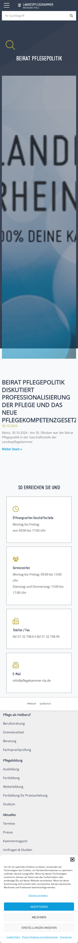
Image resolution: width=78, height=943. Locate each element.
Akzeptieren (39, 907)
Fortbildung (11, 778)
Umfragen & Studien (17, 850)
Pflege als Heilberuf (16, 715)
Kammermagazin (15, 841)
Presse (8, 832)
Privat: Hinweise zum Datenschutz (40, 937)
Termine (9, 823)
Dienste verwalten (38, 895)
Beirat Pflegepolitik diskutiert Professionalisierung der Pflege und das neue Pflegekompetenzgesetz (39, 401)
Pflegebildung (13, 760)
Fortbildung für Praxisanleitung (25, 795)
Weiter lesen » (12, 449)
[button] (72, 859)
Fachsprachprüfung (17, 750)
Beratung (9, 741)
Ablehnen (39, 917)
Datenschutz (45, 704)
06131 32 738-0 (23, 636)
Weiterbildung (13, 787)
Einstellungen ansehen (39, 927)
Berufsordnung (14, 723)
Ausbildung (11, 769)
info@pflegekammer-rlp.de (32, 680)
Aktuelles (9, 815)
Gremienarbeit (13, 732)
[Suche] (71, 15)
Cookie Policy (13, 937)
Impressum (66, 937)
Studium (9, 804)
